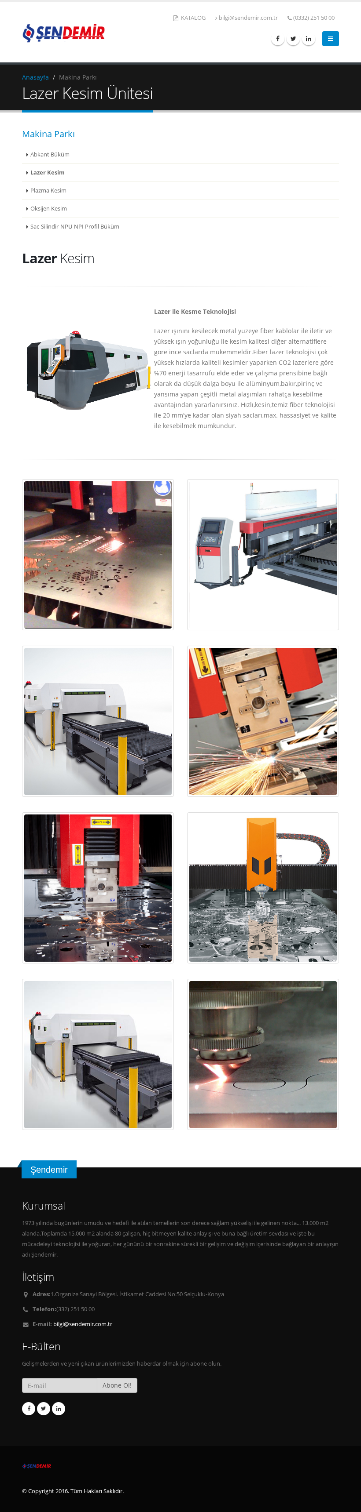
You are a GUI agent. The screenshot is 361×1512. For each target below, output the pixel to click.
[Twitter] (293, 38)
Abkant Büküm (50, 154)
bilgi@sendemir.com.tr (248, 18)
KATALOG (193, 18)
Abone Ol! (117, 1385)
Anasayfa (35, 77)
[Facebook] (277, 38)
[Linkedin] (308, 38)
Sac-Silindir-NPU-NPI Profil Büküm (74, 226)
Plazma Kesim (48, 190)
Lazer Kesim (47, 172)
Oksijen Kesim (48, 208)
